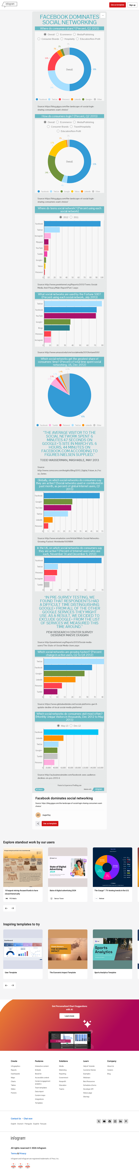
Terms (14, 1153)
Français (43, 1124)
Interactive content (42, 1066)
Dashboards (15, 1074)
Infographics (15, 1066)
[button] (42, 99)
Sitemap (86, 1097)
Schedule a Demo (89, 1085)
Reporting (62, 1074)
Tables (13, 1085)
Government (63, 1078)
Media (61, 1066)
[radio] (50, 34)
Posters (14, 1093)
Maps (13, 1078)
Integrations (39, 1099)
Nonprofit (62, 1081)
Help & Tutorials (89, 1066)
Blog (108, 1074)
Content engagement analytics (42, 1082)
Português (28, 1124)
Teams (61, 1089)
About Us (110, 1066)
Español (36, 1124)
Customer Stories (89, 1070)
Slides (13, 1089)
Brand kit (38, 1074)
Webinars (86, 1078)
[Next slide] (12, 908)
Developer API (88, 1089)
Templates (39, 1103)
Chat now (28, 1118)
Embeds (38, 1070)
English (13, 1124)
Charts (13, 1081)
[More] (102, 15)
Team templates (41, 1088)
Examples (86, 1074)
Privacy (22, 1153)
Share (40, 789)
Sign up (132, 5)
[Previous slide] (6, 908)
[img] (72, 223)
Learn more (69, 1016)
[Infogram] (9, 5)
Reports (14, 1070)
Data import (39, 1091)
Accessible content (42, 1078)
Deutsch (20, 1124)
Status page (87, 1093)
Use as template (117, 5)
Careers (110, 1070)
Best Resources (89, 1081)
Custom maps (40, 1095)
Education (62, 1085)
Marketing (62, 1070)
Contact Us (16, 1118)
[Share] (38, 823)
